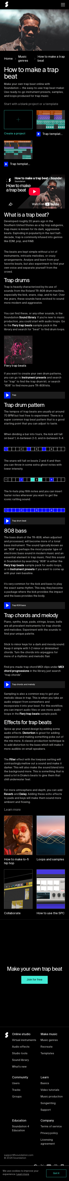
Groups (17, 1096)
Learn (45, 1077)
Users (16, 1083)
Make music (49, 1034)
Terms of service (51, 1126)
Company (47, 1120)
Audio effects (20, 1047)
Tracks (16, 1090)
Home (8, 58)
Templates (47, 1053)
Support (46, 1110)
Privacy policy (49, 1133)
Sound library (20, 1060)
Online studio (21, 1034)
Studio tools (19, 1053)
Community (20, 1077)
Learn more (22, 1174)
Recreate (47, 1047)
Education (19, 1120)
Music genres (23, 58)
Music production (52, 1096)
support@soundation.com (18, 1155)
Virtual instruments (24, 1040)
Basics (45, 1083)
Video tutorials (50, 1090)
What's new (19, 1067)
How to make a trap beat (51, 58)
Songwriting (48, 1103)
